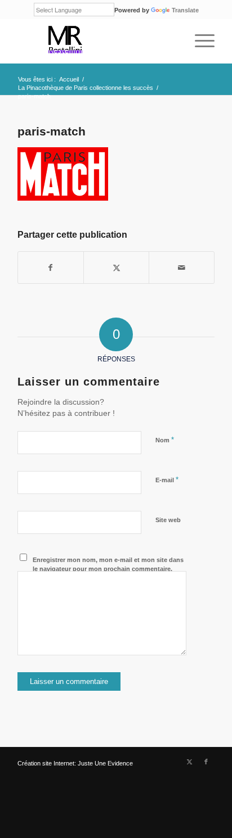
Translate (185, 10)
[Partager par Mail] (181, 267)
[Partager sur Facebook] (50, 267)
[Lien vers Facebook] (206, 761)
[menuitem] (199, 41)
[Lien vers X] (189, 761)
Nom (164, 440)
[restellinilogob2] (96, 41)
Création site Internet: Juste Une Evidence (75, 763)
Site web (168, 520)
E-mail (167, 479)
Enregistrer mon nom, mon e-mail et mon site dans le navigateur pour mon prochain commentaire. (108, 564)
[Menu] (199, 41)
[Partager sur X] (116, 267)
